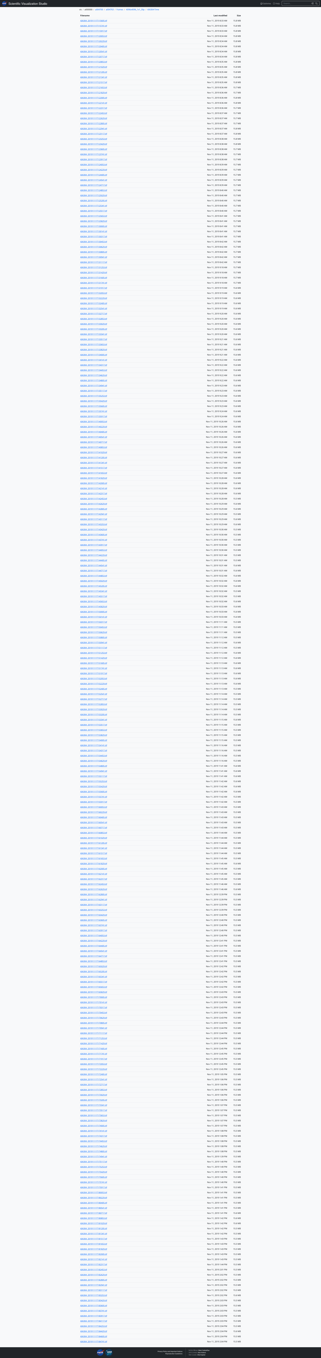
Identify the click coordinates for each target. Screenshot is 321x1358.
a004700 (99, 9)
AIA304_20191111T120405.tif (93, 46)
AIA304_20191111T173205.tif (93, 1100)
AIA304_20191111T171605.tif (93, 1048)
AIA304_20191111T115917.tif (93, 31)
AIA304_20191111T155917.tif (93, 802)
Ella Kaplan (201, 1355)
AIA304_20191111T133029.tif (93, 324)
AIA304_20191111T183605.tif (93, 1305)
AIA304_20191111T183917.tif (93, 1316)
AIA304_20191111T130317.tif (93, 236)
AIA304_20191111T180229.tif (93, 1197)
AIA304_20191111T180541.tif (93, 1208)
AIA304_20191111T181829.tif (93, 1249)
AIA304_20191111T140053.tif (93, 421)
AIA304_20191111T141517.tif (93, 467)
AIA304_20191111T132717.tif (93, 313)
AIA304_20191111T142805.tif (93, 509)
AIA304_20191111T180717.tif (93, 1213)
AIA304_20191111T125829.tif (93, 221)
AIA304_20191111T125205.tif (93, 200)
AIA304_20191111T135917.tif (93, 416)
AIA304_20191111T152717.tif (93, 699)
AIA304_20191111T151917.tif (93, 673)
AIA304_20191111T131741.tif (93, 282)
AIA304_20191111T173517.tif (93, 1110)
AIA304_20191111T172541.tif (93, 1079)
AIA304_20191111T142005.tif (93, 483)
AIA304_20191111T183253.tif (93, 1295)
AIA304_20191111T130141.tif (93, 231)
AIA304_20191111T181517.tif (93, 1238)
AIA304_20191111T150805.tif (93, 637)
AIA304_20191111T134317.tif (93, 365)
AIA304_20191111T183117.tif (93, 1290)
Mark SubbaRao (204, 1350)
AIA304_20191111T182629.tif (93, 1274)
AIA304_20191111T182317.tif (93, 1264)
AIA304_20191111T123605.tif (93, 149)
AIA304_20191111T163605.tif (93, 920)
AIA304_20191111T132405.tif (93, 303)
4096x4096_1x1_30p (135, 9)
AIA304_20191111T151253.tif (93, 652)
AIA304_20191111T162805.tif (93, 894)
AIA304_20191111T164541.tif (93, 951)
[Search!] (316, 3)
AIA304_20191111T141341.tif (93, 462)
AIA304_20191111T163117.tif (93, 904)
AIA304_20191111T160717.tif (93, 827)
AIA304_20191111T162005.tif (93, 868)
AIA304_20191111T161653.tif (93, 858)
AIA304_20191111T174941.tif (93, 1156)
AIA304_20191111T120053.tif (93, 36)
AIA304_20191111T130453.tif (93, 241)
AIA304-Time (153, 9)
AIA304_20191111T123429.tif (93, 144)
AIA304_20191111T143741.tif (93, 539)
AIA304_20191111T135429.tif (93, 401)
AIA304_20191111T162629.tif (93, 889)
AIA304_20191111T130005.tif (93, 226)
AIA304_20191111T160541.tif (93, 822)
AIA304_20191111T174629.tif (93, 1146)
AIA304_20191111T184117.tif (93, 1321)
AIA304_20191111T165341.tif (93, 976)
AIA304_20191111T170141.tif (93, 1002)
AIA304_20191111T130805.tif (93, 252)
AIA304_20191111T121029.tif (93, 67)
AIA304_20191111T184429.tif (93, 1331)
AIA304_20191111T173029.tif (93, 1094)
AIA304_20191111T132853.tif (93, 318)
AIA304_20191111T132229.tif (93, 298)
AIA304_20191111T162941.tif (93, 899)
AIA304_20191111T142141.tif (93, 488)
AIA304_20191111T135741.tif (93, 411)
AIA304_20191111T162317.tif (93, 879)
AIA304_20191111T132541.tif (93, 308)
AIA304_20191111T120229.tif (93, 41)
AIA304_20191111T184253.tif (93, 1326)
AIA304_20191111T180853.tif (93, 1218)
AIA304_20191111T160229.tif (93, 812)
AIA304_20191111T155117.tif (93, 776)
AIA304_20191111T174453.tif (93, 1141)
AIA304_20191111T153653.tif (93, 730)
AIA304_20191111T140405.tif (93, 431)
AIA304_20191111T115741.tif (93, 25)
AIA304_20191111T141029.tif (93, 452)
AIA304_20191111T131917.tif (93, 288)
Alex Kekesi (202, 1352)
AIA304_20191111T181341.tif (93, 1233)
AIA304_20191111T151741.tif (93, 668)
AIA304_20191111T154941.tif (93, 771)
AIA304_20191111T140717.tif (93, 442)
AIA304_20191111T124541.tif (93, 180)
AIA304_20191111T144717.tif (93, 570)
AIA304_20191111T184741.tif (93, 1341)
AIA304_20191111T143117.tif (93, 519)
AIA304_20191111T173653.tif (93, 1115)
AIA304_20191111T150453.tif (93, 627)
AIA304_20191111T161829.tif (93, 863)
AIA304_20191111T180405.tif (93, 1202)
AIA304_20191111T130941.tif (93, 257)
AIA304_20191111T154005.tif (93, 740)
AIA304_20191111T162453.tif (93, 884)
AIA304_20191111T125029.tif (93, 195)
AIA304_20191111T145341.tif (93, 591)
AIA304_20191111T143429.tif (93, 529)
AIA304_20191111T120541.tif (93, 51)
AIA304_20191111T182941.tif (93, 1285)
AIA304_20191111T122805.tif (93, 123)
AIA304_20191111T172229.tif (93, 1069)
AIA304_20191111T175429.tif (93, 1172)
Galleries (266, 3)
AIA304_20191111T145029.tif (93, 581)
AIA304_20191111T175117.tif (93, 1161)
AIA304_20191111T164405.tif (93, 945)
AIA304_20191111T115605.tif (93, 20)
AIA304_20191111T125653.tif (93, 216)
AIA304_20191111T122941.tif (93, 128)
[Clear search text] (312, 3)
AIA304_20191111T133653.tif (93, 344)
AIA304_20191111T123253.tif (93, 139)
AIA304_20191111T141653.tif (93, 473)
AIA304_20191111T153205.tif (93, 714)
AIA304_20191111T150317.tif (93, 622)
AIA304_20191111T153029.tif (93, 709)
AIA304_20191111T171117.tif (93, 1033)
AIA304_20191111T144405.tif (93, 560)
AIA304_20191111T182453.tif (93, 1269)
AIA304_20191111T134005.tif (93, 354)
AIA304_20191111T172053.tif (93, 1064)
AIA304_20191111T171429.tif (93, 1043)
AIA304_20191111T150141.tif (93, 617)
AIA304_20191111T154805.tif (93, 766)
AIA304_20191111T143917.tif (93, 545)
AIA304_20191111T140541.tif (93, 437)
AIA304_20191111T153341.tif (93, 719)
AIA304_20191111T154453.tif (93, 755)
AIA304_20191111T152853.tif (93, 704)
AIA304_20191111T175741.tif (93, 1182)
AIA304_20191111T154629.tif (93, 760)
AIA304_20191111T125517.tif (93, 210)
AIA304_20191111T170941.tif (93, 1028)
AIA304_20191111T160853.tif (93, 832)
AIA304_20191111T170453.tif (93, 1012)
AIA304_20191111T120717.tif (93, 56)
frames (119, 9)
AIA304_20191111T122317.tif (93, 108)
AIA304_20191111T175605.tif (93, 1177)
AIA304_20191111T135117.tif (93, 390)
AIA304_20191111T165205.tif (93, 971)
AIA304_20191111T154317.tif (93, 750)
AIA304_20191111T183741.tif (93, 1310)
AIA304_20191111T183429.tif (93, 1300)
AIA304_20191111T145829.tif (93, 606)
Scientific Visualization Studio (28, 3)
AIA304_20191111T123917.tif (93, 159)
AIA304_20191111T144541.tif (93, 565)
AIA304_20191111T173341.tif (93, 1105)
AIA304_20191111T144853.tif (93, 575)
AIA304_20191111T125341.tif (93, 205)
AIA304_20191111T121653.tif (93, 87)
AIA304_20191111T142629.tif (93, 503)
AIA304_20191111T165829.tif (93, 992)
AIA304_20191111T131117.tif (93, 262)
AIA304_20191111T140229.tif (93, 426)
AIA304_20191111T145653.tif (93, 601)
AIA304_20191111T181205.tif (93, 1228)
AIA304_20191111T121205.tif (93, 72)
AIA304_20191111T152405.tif (93, 688)
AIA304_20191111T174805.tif (93, 1151)
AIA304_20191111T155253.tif (93, 781)
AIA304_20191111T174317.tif (93, 1136)
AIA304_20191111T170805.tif (93, 1023)
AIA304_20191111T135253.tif (93, 396)
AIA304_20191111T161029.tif (93, 838)
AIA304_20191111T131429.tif (93, 272)
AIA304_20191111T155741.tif (93, 796)
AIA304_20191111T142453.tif (93, 498)
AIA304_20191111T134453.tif (93, 370)
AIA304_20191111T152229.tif (93, 683)
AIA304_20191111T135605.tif (93, 406)
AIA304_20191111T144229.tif (93, 555)
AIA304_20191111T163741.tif (93, 925)
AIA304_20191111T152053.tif (93, 678)
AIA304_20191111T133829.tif (93, 349)
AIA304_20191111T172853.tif (93, 1089)
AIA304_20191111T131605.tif (93, 277)
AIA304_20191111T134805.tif (93, 380)
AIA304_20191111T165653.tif (93, 987)
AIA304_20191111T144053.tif (93, 550)
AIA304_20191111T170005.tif (93, 997)
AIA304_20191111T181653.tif (93, 1244)
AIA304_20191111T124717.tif (93, 185)
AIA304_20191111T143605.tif (93, 534)
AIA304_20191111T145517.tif (93, 596)
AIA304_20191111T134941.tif (93, 385)
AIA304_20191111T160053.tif (93, 807)
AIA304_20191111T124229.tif (93, 169)
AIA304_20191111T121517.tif (93, 82)
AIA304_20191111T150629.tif (93, 632)
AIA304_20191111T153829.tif (93, 735)
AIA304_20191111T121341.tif (93, 77)
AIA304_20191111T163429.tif (93, 915)
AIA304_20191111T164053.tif (93, 935)
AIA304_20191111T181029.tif (93, 1223)
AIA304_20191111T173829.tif (93, 1120)
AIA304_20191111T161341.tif (93, 848)
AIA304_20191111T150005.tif (93, 611)
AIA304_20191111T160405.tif (93, 817)
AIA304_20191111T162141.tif (93, 873)
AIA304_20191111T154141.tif (93, 745)
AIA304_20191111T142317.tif (93, 493)
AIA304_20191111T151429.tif (93, 658)
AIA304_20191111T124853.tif (93, 190)
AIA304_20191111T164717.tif (93, 956)
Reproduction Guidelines (173, 1354)
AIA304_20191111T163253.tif (93, 909)
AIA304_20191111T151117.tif (93, 647)
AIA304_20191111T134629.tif (93, 375)
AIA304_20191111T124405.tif (93, 174)
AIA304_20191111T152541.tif (93, 694)
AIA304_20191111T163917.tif (93, 930)
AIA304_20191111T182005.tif (93, 1254)
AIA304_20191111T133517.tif (93, 339)
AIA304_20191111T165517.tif (93, 981)
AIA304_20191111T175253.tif (93, 1166)
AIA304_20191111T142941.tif (93, 514)
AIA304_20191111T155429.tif (93, 786)
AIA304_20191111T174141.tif (93, 1130)
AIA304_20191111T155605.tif (93, 791)
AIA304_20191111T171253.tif (93, 1038)
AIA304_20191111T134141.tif (93, 360)
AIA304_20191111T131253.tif (93, 267)
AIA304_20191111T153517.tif (93, 724)
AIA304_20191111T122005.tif (93, 97)
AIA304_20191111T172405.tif (93, 1074)
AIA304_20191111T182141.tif (93, 1259)
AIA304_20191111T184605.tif (93, 1336)
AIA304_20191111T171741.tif (93, 1053)
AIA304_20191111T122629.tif (93, 118)
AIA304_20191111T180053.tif (93, 1192)
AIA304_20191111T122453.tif (93, 113)
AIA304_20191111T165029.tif (93, 966)
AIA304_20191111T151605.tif (93, 663)
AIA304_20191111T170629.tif (93, 1017)
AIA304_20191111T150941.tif (93, 642)
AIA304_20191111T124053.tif (93, 164)
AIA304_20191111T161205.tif (93, 843)
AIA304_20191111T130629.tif (93, 246)
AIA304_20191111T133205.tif (93, 329)
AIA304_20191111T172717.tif (93, 1084)
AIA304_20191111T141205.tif (93, 457)
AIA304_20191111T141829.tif (93, 478)
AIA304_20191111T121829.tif (93, 92)
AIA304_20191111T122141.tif (93, 103)
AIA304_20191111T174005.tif (93, 1125)
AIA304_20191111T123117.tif (93, 133)
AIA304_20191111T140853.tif (93, 447)
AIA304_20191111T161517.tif (93, 853)
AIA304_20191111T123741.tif (93, 154)
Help (277, 3)
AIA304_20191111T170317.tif (93, 1007)
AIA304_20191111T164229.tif (93, 940)
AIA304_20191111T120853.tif (93, 61)
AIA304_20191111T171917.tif (93, 1059)
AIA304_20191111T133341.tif (93, 334)
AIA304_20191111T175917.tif (93, 1187)
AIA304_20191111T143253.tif (93, 524)
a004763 (110, 9)
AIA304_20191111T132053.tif (93, 293)
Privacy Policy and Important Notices (170, 1351)
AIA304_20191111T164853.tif (93, 961)
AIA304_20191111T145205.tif (93, 586)
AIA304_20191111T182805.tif (93, 1280)
